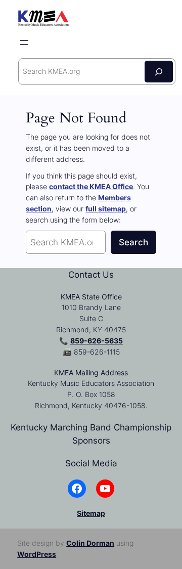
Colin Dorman (90, 543)
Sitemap (91, 513)
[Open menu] (24, 42)
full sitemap (105, 208)
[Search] (159, 71)
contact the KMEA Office (91, 186)
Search (133, 242)
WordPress (36, 554)
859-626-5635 (96, 340)
